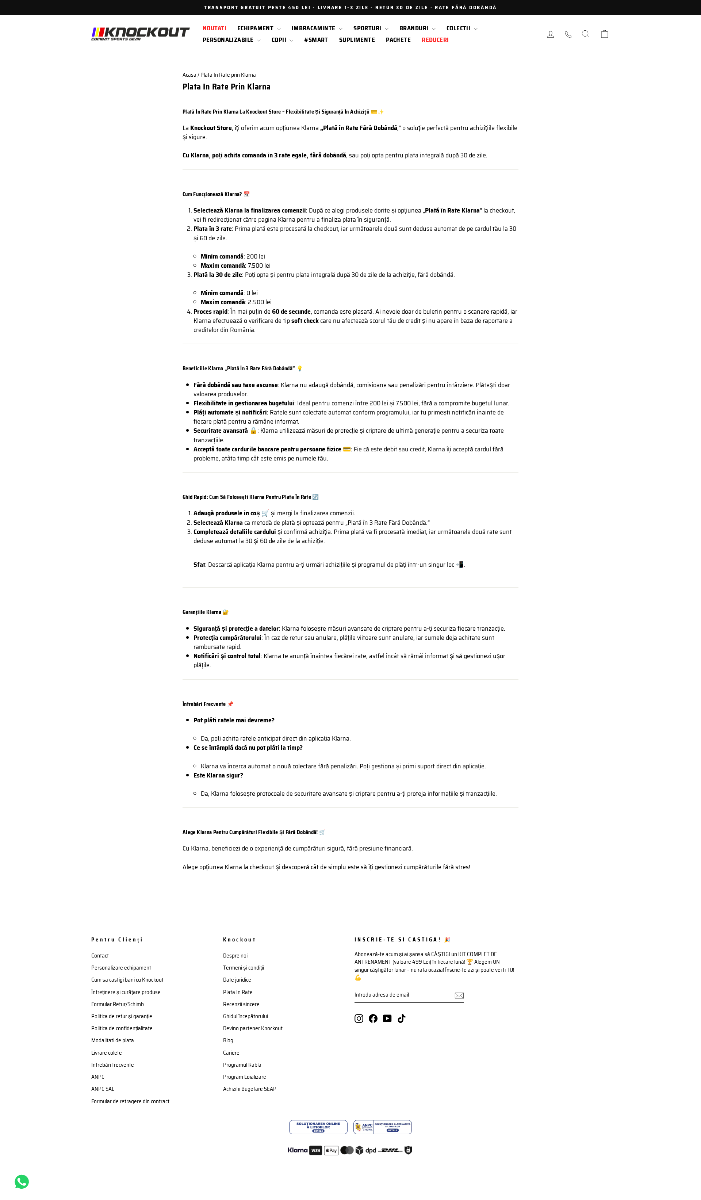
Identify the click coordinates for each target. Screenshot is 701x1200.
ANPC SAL (102, 1089)
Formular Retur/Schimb (117, 1004)
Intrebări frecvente (112, 1064)
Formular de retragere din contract (130, 1101)
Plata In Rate (238, 992)
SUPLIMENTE (357, 40)
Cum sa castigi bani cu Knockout (127, 979)
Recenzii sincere (241, 1004)
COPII (280, 40)
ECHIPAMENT (256, 28)
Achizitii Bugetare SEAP (249, 1089)
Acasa (189, 74)
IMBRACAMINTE (314, 28)
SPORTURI (368, 28)
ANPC (97, 1077)
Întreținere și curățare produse (126, 992)
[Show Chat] (23, 1182)
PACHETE (398, 40)
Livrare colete (106, 1052)
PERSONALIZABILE (229, 40)
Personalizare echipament (121, 967)
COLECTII (459, 28)
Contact (100, 955)
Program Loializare (244, 1077)
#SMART (316, 40)
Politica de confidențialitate (122, 1028)
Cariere (231, 1052)
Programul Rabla (242, 1064)
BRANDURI (414, 28)
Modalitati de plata (112, 1040)
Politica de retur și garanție (121, 1016)
